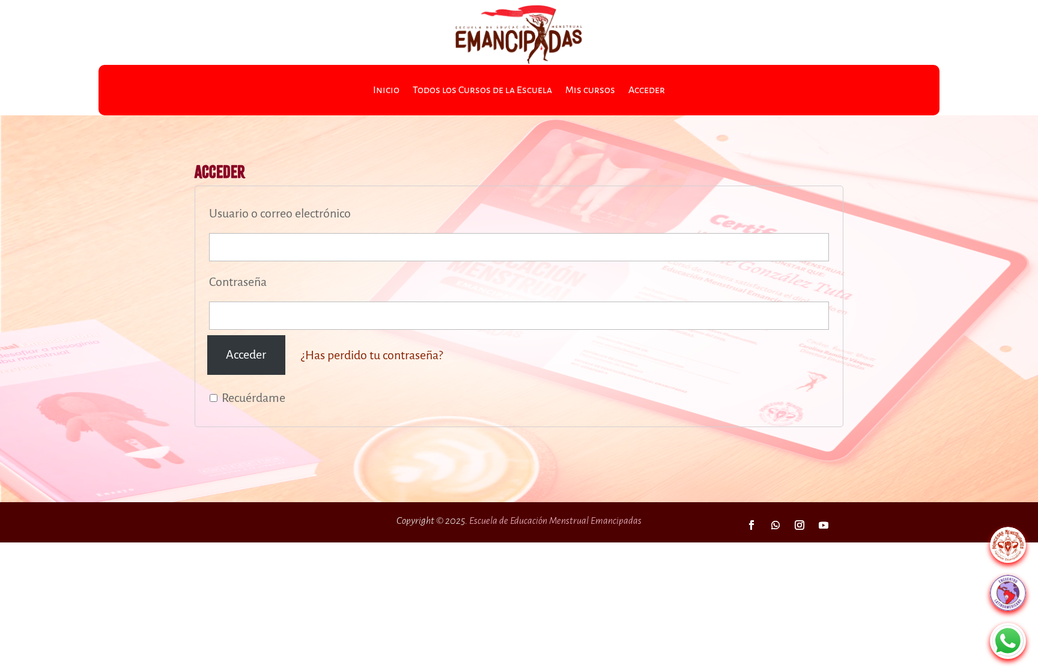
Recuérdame (252, 397)
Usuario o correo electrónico (280, 213)
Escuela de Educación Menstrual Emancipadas (555, 520)
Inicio (386, 91)
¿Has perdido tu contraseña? (372, 354)
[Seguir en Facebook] (751, 525)
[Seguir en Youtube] (823, 525)
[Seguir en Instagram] (799, 525)
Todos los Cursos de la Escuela (482, 91)
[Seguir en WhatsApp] (775, 525)
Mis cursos (590, 91)
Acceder (646, 91)
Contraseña (238, 281)
